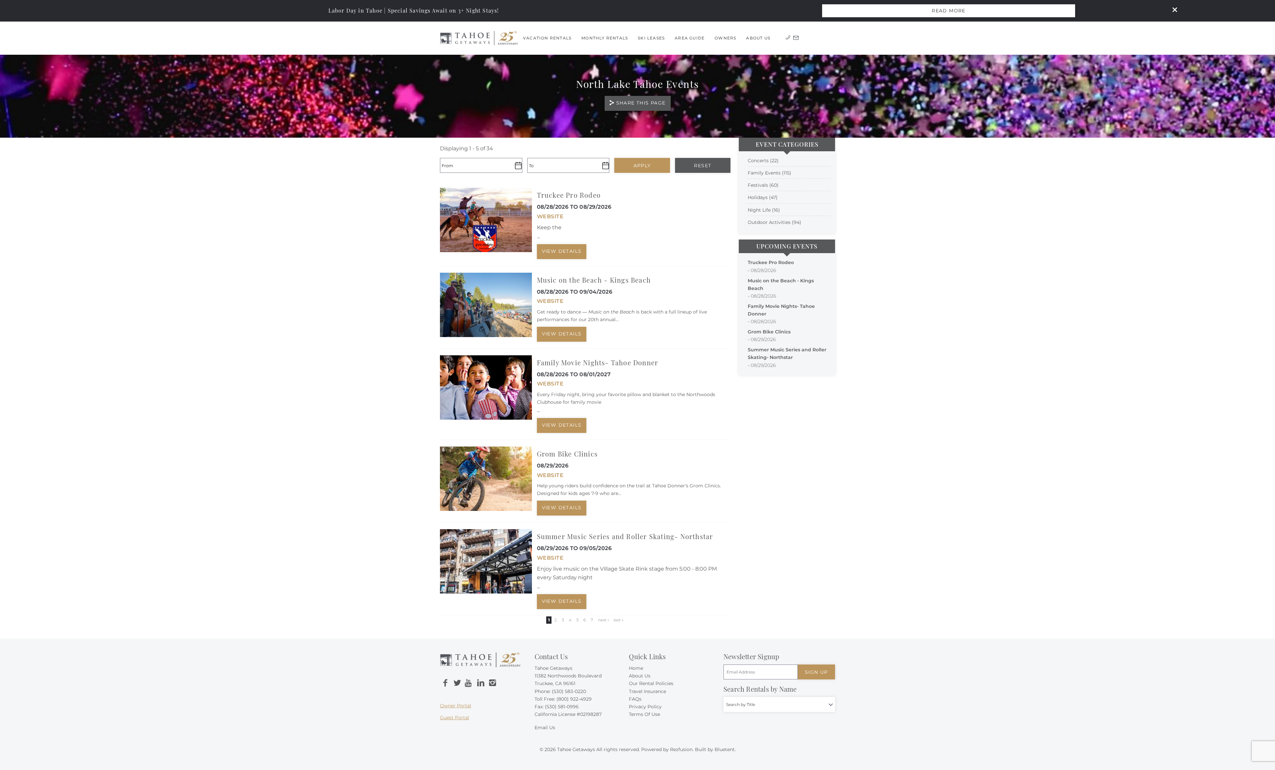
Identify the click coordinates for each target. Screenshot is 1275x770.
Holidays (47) (763, 197)
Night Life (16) (764, 210)
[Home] (479, 38)
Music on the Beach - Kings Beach (594, 279)
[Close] (1172, 10)
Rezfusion (681, 749)
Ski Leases (651, 37)
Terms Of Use (644, 714)
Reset (702, 166)
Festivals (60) (763, 185)
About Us (758, 37)
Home (636, 668)
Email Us (545, 728)
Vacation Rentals (547, 37)
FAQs (635, 699)
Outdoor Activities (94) (774, 222)
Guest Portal (454, 718)
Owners (725, 37)
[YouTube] (469, 683)
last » (619, 619)
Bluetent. (725, 749)
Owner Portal (455, 706)
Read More (949, 11)
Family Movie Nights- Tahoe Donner (597, 362)
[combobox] (779, 704)
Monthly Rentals (604, 37)
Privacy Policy (645, 707)
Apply (642, 166)
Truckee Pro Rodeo (569, 194)
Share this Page (641, 103)
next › (603, 619)
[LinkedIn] (480, 683)
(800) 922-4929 (574, 699)
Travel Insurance (647, 691)
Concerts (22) (763, 161)
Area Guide (690, 37)
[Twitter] (457, 683)
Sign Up (816, 672)
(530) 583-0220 (569, 691)
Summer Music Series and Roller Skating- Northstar (625, 536)
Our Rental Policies (651, 683)
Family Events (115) (769, 173)
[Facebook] (445, 683)
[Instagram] (492, 683)
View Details (562, 251)
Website (550, 216)
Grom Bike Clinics (567, 453)
